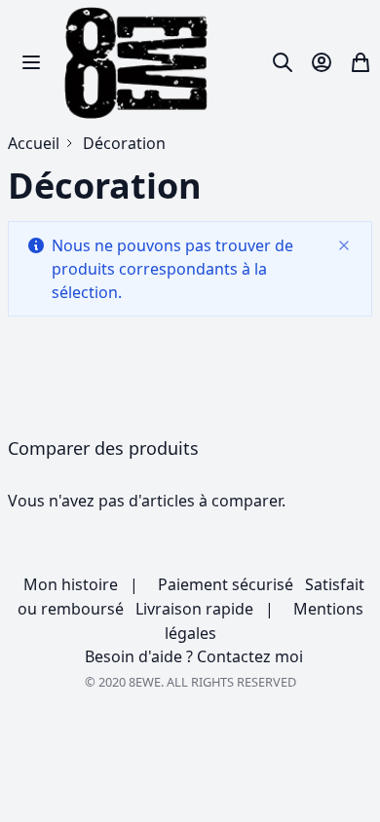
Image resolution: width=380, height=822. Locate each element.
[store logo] (137, 63)
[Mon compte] (321, 62)
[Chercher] (282, 62)
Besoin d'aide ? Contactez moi (192, 656)
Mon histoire (68, 584)
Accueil (33, 143)
